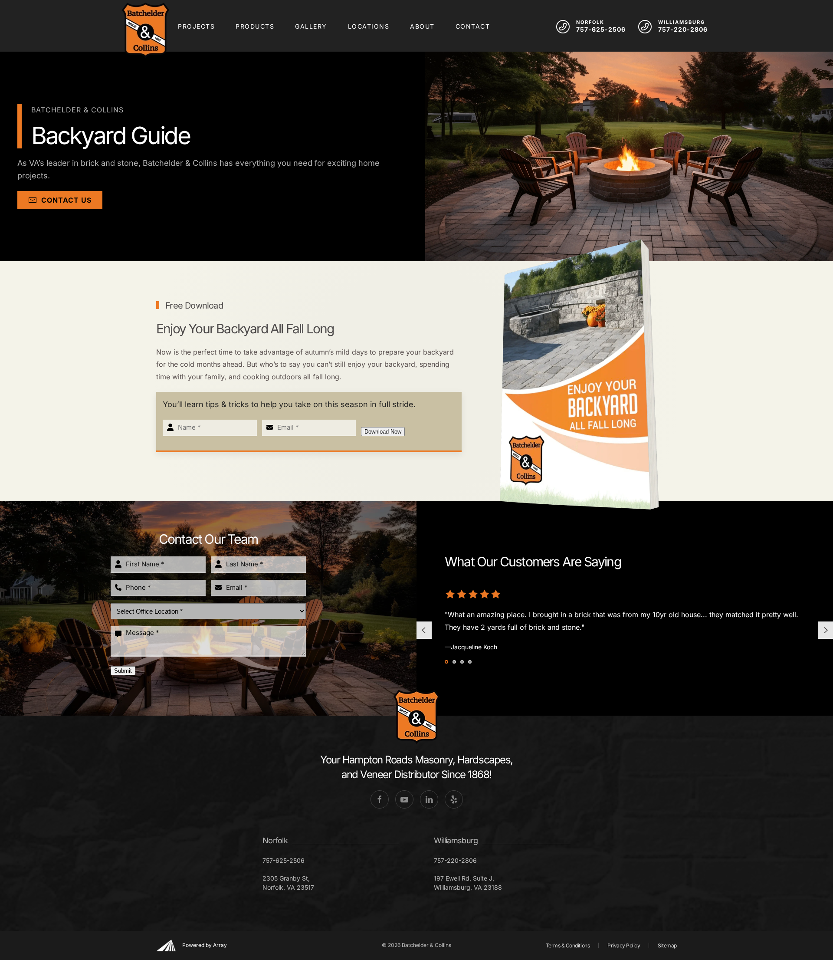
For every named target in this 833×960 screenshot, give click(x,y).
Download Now (382, 431)
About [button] (422, 26)
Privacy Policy (623, 945)
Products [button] (255, 26)
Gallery (311, 26)
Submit (123, 670)
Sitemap (667, 945)
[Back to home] (145, 30)
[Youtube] (404, 799)
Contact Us (66, 200)
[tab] (446, 662)
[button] (423, 630)
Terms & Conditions (568, 945)
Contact (473, 26)
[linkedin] (429, 799)
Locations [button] (369, 26)
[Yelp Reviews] (454, 799)
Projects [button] (196, 26)
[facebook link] (380, 799)
